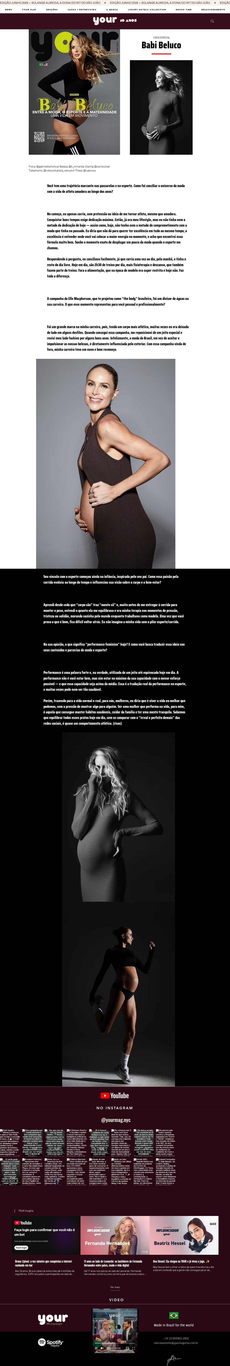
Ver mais (115, 1287)
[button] (24, 1211)
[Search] (212, 21)
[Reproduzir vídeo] (115, 1235)
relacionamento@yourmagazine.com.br (176, 1343)
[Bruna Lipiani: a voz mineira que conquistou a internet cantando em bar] (46, 1235)
